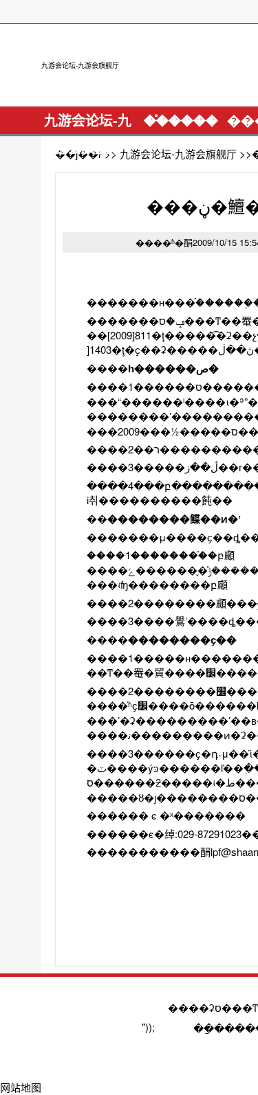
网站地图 (20, 1087)
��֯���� (181, 120)
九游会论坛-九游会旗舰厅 (80, 65)
